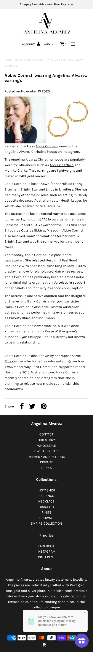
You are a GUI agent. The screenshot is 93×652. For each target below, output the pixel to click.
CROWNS (46, 518)
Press (19, 60)
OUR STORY (46, 440)
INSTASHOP (46, 490)
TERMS (46, 468)
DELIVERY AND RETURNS (46, 457)
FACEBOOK (46, 546)
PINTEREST (46, 557)
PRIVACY (46, 462)
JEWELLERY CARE (46, 451)
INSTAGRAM (46, 551)
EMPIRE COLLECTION (46, 523)
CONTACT (46, 434)
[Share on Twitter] (32, 407)
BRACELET (46, 507)
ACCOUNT (28, 44)
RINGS (46, 512)
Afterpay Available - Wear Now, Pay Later (46, 4)
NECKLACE (46, 501)
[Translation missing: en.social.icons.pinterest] (43, 407)
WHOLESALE (46, 445)
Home (8, 60)
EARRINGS (46, 496)
